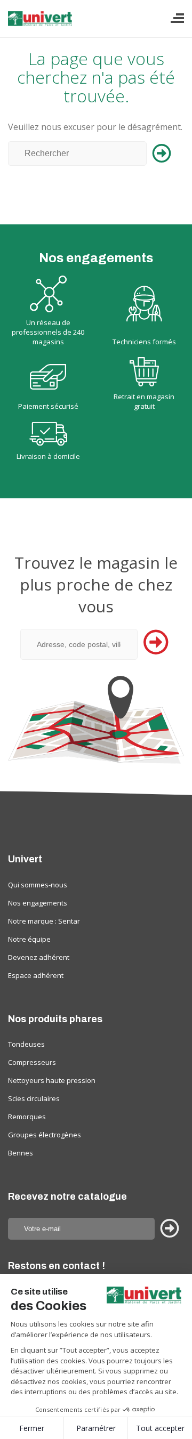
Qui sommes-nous (37, 885)
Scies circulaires (34, 1098)
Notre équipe (29, 939)
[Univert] (41, 23)
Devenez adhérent (38, 957)
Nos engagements (37, 903)
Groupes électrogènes (44, 1134)
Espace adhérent (35, 975)
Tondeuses (26, 1044)
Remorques (27, 1116)
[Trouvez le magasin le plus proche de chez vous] (96, 719)
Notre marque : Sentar (44, 921)
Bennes (20, 1153)
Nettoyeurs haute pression (51, 1080)
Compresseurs (32, 1062)
